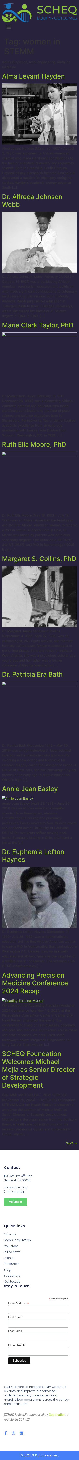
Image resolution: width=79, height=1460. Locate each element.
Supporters (12, 1276)
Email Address (18, 1303)
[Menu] (8, 27)
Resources (11, 1264)
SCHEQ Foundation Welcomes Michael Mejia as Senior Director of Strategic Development (38, 1069)
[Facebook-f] (6, 1433)
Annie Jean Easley (30, 789)
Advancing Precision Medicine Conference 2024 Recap (35, 983)
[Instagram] (13, 1433)
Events (8, 1258)
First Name (15, 1317)
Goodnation (57, 1415)
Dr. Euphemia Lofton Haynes (33, 856)
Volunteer (11, 1246)
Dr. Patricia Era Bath (32, 674)
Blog (7, 1270)
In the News (12, 1252)
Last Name (15, 1330)
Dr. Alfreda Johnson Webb (32, 200)
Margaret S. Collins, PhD (39, 559)
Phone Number (18, 1345)
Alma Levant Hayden (33, 76)
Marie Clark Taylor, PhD (37, 325)
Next (71, 1143)
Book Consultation (17, 1240)
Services (10, 1234)
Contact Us (12, 1281)
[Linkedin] (21, 1433)
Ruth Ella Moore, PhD (34, 444)
